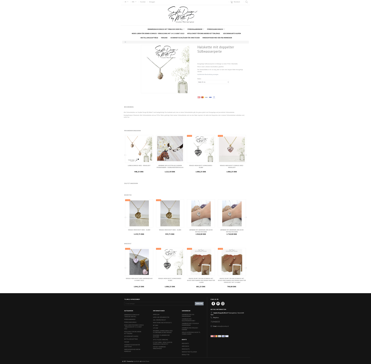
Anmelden (199, 303)
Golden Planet (145, 361)
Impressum (156, 314)
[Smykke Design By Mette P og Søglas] (185, 15)
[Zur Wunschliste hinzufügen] (141, 283)
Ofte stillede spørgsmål (160, 339)
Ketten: (199, 79)
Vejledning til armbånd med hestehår (161, 336)
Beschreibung (129, 107)
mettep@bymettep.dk (223, 326)
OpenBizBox (136, 361)
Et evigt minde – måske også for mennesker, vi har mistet (162, 343)
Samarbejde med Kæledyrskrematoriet (188, 319)
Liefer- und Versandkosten (161, 317)
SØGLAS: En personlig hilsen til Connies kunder (191, 333)
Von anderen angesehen (132, 131)
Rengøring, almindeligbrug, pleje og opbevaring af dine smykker (163, 331)
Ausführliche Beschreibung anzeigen (207, 74)
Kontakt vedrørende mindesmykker (159, 347)
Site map (155, 328)
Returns (155, 325)
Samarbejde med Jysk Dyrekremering (188, 315)
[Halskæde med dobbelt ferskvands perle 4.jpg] (165, 69)
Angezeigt (127, 243)
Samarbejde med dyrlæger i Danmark (190, 328)
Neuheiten (127, 195)
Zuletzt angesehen (131, 183)
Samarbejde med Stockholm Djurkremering (190, 324)
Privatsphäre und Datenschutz (162, 322)
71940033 (215, 321)
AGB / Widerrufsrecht (159, 320)
